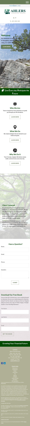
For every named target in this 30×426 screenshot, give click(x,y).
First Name (4, 308)
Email (2, 254)
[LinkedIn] (13, 18)
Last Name (4, 317)
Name (2, 246)
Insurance (15, 372)
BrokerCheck (3, 383)
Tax (15, 374)
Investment (15, 369)
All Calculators (15, 381)
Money (15, 375)
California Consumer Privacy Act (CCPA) (11, 398)
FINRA (7, 406)
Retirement (15, 368)
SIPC (9, 406)
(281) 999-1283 (16, 21)
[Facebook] (15, 18)
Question (3, 270)
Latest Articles (15, 378)
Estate (15, 371)
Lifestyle (15, 376)
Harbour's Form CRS (5, 419)
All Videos (15, 379)
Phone (3, 262)
